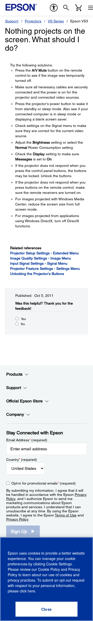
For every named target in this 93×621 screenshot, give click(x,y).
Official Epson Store (24, 401)
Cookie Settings (59, 563)
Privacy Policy (17, 519)
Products (14, 374)
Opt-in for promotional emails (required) (43, 483)
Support (11, 21)
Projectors (33, 21)
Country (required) (21, 460)
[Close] (47, 609)
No (23, 324)
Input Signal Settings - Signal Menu (38, 263)
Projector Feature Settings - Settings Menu (45, 268)
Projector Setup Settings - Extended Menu (44, 253)
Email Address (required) (26, 440)
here (31, 590)
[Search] (66, 8)
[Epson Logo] (21, 7)
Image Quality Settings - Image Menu (40, 258)
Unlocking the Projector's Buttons (37, 274)
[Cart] (78, 8)
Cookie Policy (49, 569)
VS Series (56, 21)
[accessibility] (54, 8)
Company (15, 414)
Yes (23, 319)
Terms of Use (65, 515)
